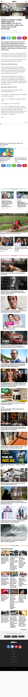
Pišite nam (14, 661)
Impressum (14, 656)
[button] (1, 197)
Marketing (14, 654)
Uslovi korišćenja (14, 659)
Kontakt (14, 651)
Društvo (3, 17)
